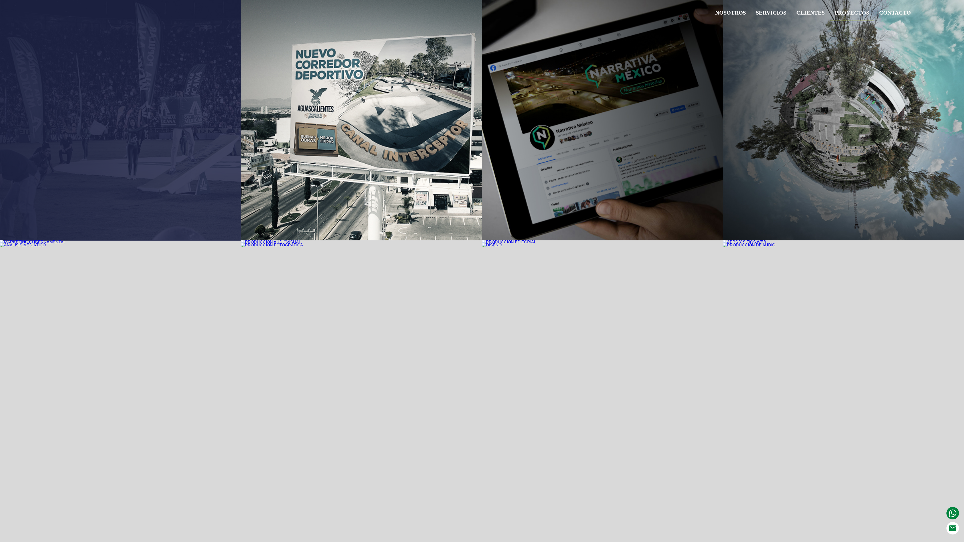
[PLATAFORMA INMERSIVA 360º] (843, 239)
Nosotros (730, 13)
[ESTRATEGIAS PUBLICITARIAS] (361, 239)
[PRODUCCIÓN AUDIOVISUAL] (271, 242)
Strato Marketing (84, 14)
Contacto (895, 13)
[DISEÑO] (492, 245)
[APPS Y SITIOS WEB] (744, 242)
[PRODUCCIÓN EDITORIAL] (509, 242)
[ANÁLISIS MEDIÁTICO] (23, 245)
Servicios (771, 13)
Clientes (810, 13)
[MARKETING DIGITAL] (602, 239)
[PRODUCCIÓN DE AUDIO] (749, 245)
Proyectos (852, 13)
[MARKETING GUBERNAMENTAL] (33, 242)
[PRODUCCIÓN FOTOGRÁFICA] (272, 245)
